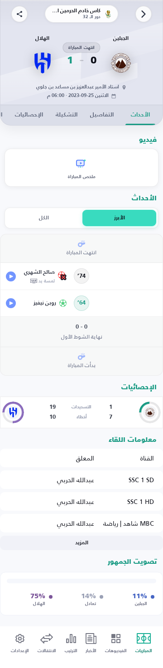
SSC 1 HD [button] (140, 501)
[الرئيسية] (143, 14)
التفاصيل (102, 115)
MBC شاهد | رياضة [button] (128, 523)
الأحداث (140, 115)
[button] (37, 276)
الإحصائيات (29, 115)
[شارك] (19, 14)
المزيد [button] (81, 543)
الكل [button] (44, 218)
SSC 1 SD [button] (141, 479)
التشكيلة (66, 115)
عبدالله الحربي (75, 479)
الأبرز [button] (119, 218)
